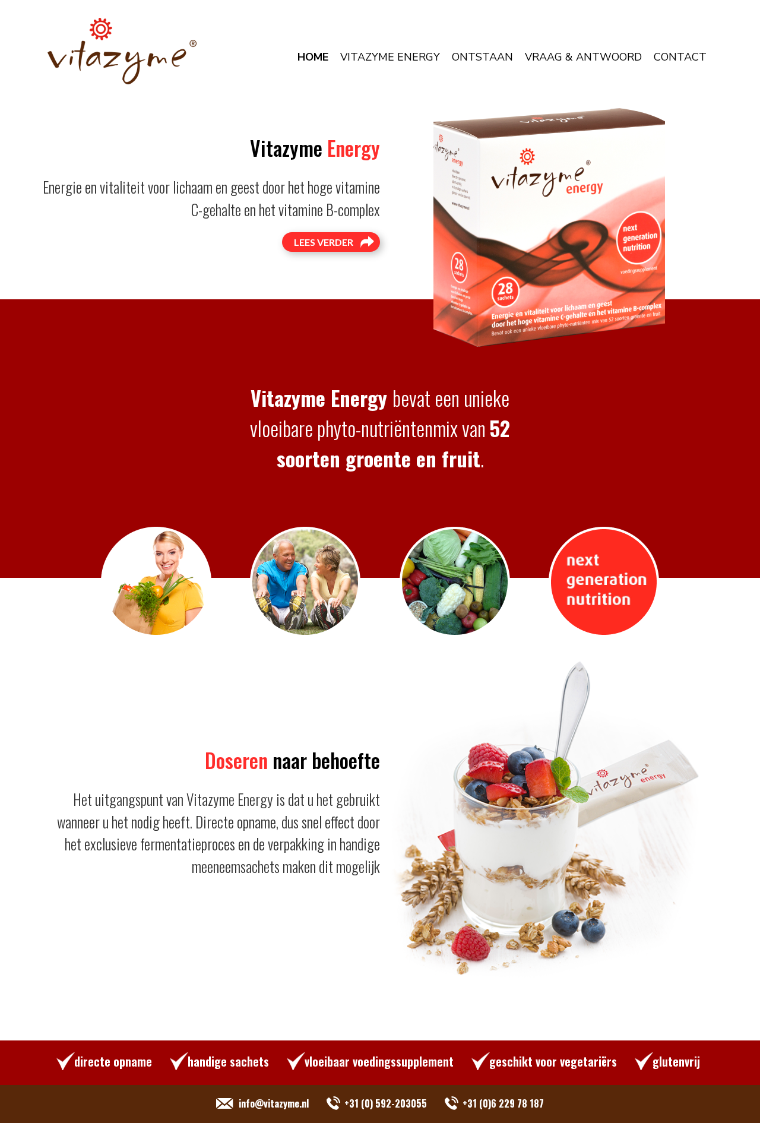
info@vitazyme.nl (274, 1103)
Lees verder (323, 242)
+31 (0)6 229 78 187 (503, 1103)
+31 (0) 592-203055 (385, 1103)
